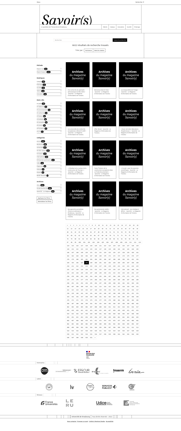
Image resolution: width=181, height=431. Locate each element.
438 (86, 314)
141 (119, 249)
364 (114, 297)
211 (73, 266)
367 (128, 297)
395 (110, 303)
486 (86, 324)
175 (128, 256)
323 (73, 290)
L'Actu (40, 185)
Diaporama (41, 166)
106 (107, 242)
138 (105, 249)
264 (96, 276)
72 (118, 235)
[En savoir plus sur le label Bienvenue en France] (49, 387)
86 (98, 239)
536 (96, 334)
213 (82, 266)
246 (86, 273)
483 (73, 324)
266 (105, 276)
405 (82, 307)
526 (123, 331)
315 (110, 286)
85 (94, 239)
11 (103, 225)
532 (77, 334)
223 (128, 266)
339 (73, 293)
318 (123, 286)
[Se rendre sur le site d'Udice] (104, 403)
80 (75, 239)
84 (91, 239)
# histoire (41, 116)
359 (91, 297)
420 (77, 310)
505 (100, 327)
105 (103, 242)
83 (87, 239)
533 (82, 334)
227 (73, 269)
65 (91, 235)
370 (68, 300)
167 (91, 256)
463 (128, 317)
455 (91, 317)
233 (100, 269)
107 (112, 242)
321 (137, 286)
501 (82, 327)
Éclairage (137, 27)
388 (77, 303)
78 (67, 239)
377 (100, 300)
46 (91, 232)
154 (105, 252)
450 (68, 317)
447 (128, 314)
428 (114, 310)
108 (116, 242)
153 (100, 252)
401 (137, 303)
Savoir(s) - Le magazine (45, 191)
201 (100, 263)
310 (86, 286)
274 (68, 280)
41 (71, 232)
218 (105, 266)
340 (77, 293)
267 (110, 276)
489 (100, 324)
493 (119, 324)
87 (102, 239)
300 (114, 283)
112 (135, 242)
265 (100, 276)
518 (86, 331)
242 (68, 273)
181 (82, 259)
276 (77, 280)
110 (126, 242)
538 (105, 334)
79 (71, 239)
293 (82, 283)
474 (105, 320)
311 (91, 286)
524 (114, 331)
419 (73, 310)
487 (91, 324)
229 (82, 269)
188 (114, 259)
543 (128, 334)
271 (128, 276)
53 (118, 232)
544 (133, 334)
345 (100, 293)
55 (125, 232)
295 (91, 283)
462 (123, 317)
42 (75, 232)
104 (98, 242)
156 (114, 252)
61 (75, 235)
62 (79, 235)
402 (68, 307)
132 (77, 249)
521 (100, 331)
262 (86, 276)
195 (73, 263)
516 (77, 331)
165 (82, 256)
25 (83, 228)
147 (73, 252)
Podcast (40, 169)
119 (91, 246)
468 (77, 320)
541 (119, 334)
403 (73, 307)
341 (82, 293)
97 (67, 242)
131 (73, 249)
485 (82, 324)
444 (114, 314)
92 (122, 239)
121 (100, 246)
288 (133, 280)
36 (125, 228)
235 (110, 269)
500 (77, 327)
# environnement (43, 110)
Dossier (40, 172)
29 (98, 228)
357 (82, 297)
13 (110, 225)
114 (68, 246)
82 (83, 239)
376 (96, 300)
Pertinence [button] (88, 50)
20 (137, 225)
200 (96, 263)
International (42, 157)
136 (96, 249)
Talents (105, 27)
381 (119, 300)
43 (79, 232)
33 (114, 228)
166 (86, 256)
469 (82, 320)
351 (128, 293)
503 (91, 327)
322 (68, 290)
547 (73, 337)
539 (110, 334)
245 (82, 273)
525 (119, 331)
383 (128, 300)
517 (82, 331)
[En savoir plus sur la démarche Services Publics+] (109, 387)
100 (80, 242)
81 (79, 239)
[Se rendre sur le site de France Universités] (49, 403)
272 (133, 276)
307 (73, 286)
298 (105, 283)
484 (77, 324)
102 (89, 242)
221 (119, 266)
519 (91, 331)
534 (86, 334)
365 (119, 297)
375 (91, 300)
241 (137, 269)
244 (77, 273)
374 (86, 300)
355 (73, 297)
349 (119, 293)
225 (137, 266)
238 (123, 269)
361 (100, 297)
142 (123, 249)
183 (91, 259)
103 (93, 242)
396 (114, 303)
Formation (41, 154)
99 (75, 242)
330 (105, 290)
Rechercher (140, 2)
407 (91, 307)
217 (100, 266)
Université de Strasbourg (81, 417)
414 (123, 307)
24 (79, 228)
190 (123, 259)
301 (119, 283)
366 (123, 297)
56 (129, 232)
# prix (40, 132)
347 (110, 293)
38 (133, 228)
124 (114, 246)
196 (77, 263)
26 (87, 228)
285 (119, 280)
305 (137, 283)
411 (110, 307)
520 (96, 331)
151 (91, 252)
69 (106, 235)
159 (128, 252)
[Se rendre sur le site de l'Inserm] (118, 371)
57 (133, 232)
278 (86, 280)
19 (133, 225)
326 (86, 290)
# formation (42, 128)
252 (114, 273)
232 (96, 269)
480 (133, 320)
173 (119, 256)
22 (71, 228)
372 (77, 300)
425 (100, 310)
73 (122, 235)
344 (96, 293)
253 (119, 273)
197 (82, 263)
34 (118, 228)
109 (121, 242)
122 (105, 246)
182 (86, 259)
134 (86, 249)
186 (105, 259)
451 (73, 317)
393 (100, 303)
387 (73, 303)
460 (114, 317)
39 (137, 228)
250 (105, 273)
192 (133, 259)
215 (91, 266)
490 (105, 324)
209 (137, 263)
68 (102, 235)
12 (106, 225)
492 (114, 324)
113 (140, 242)
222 (123, 266)
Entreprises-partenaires (45, 160)
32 (110, 228)
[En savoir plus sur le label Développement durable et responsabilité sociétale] (132, 387)
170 (105, 256)
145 (137, 249)
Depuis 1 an (42, 69)
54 (122, 232)
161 (137, 252)
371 (73, 300)
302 (123, 283)
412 (114, 307)
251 (110, 273)
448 (133, 314)
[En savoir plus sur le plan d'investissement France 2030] (90, 387)
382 (123, 300)
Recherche (41, 144)
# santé (40, 104)
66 (94, 235)
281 (100, 280)
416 (133, 307)
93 (125, 239)
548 (77, 337)
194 (68, 263)
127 (128, 246)
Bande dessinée (42, 175)
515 (73, 331)
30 (102, 228)
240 (133, 269)
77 (137, 235)
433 (137, 310)
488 (96, 324)
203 (110, 263)
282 (105, 280)
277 (82, 280)
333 (119, 290)
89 (110, 239)
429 (119, 310)
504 (96, 327)
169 (100, 256)
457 (100, 317)
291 (73, 283)
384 (133, 300)
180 (77, 259)
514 (68, 331)
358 (86, 297)
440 (96, 314)
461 (119, 317)
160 (133, 252)
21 (67, 228)
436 (77, 314)
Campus (112, 27)
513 (137, 327)
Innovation (121, 27)
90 (114, 239)
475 (110, 320)
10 (99, 225)
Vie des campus (43, 151)
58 (137, 232)
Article (40, 141)
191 (128, 259)
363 (110, 297)
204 (114, 263)
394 (105, 303)
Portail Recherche (44, 188)
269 (119, 276)
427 (110, 310)
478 (123, 320)
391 (91, 303)
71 (114, 235)
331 (110, 290)
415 (128, 307)
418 (68, 310)
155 (110, 252)
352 (133, 293)
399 (128, 303)
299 (110, 283)
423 (91, 310)
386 (68, 303)
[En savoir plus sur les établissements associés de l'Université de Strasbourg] (63, 371)
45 (87, 232)
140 (114, 249)
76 (133, 235)
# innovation (42, 122)
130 (68, 249)
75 (129, 235)
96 (137, 239)
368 (133, 297)
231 (91, 269)
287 (128, 280)
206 (123, 263)
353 (137, 293)
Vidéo (40, 163)
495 (128, 324)
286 (123, 280)
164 (77, 256)
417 (137, 307)
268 (114, 276)
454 (86, 317)
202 (105, 263)
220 (114, 266)
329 (100, 290)
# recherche (42, 113)
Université (41, 147)
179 (73, 259)
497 (137, 324)
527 (128, 331)
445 (119, 314)
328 (96, 290)
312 (96, 286)
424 (96, 310)
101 (84, 242)
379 (110, 300)
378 (105, 300)
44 (83, 232)
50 (106, 232)
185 (100, 259)
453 (82, 317)
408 (96, 307)
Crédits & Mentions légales (97, 421)
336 (133, 290)
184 (96, 259)
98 (71, 242)
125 (119, 246)
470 (86, 320)
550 (86, 337)
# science (41, 125)
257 (137, 273)
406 (86, 307)
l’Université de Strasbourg (59, 27)
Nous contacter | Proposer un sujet (77, 421)
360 (96, 297)
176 (133, 256)
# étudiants (41, 119)
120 (96, 246)
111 (130, 242)
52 (114, 232)
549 (82, 337)
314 (105, 286)
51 (110, 232)
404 (77, 307)
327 (91, 290)
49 (102, 232)
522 (105, 331)
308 (77, 286)
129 (137, 246)
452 (77, 317)
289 (137, 280)
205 (119, 263)
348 (114, 293)
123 (110, 246)
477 (119, 320)
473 (100, 320)
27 (91, 228)
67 (98, 235)
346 (105, 293)
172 (114, 256)
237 (119, 269)
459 (110, 317)
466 (68, 320)
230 (86, 269)
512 (133, 327)
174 (123, 256)
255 (128, 273)
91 (118, 239)
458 (105, 317)
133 (82, 249)
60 (71, 235)
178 (68, 259)
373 (82, 300)
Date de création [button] (99, 50)
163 (73, 256)
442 (105, 314)
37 (129, 228)
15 (118, 225)
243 (73, 273)
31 (106, 228)
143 (128, 249)
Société (129, 27)
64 (87, 235)
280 (96, 280)
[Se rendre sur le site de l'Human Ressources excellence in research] (72, 387)
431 (128, 310)
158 (123, 252)
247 (91, 273)
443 (110, 314)
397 (119, 303)
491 (110, 324)
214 (86, 266)
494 (123, 324)
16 (122, 225)
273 (137, 276)
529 (137, 331)
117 (82, 246)
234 (105, 269)
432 (133, 310)
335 (128, 290)
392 (96, 303)
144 (133, 249)
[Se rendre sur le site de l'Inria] (136, 371)
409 (100, 307)
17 (126, 225)
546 (68, 337)
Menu (38, 2)
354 (68, 297)
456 (96, 317)
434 (68, 314)
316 (114, 286)
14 (114, 225)
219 (110, 266)
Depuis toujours (43, 72)
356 (77, 297)
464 (133, 317)
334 (123, 290)
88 (106, 239)
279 (91, 280)
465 (137, 317)
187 (110, 259)
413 (119, 307)
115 (73, 246)
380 (114, 300)
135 (91, 249)
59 (67, 235)
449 (137, 314)
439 (91, 314)
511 (128, 327)
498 (68, 327)
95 (133, 239)
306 (68, 286)
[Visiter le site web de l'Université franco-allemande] (132, 403)
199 (91, 263)
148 (77, 252)
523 (110, 331)
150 (86, 252)
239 (128, 269)
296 (96, 283)
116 (77, 246)
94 (129, 239)
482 (68, 324)
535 (91, 334)
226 (68, 269)
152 (96, 252)
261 (82, 276)
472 (96, 320)
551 (91, 337)
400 (133, 303)
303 (128, 283)
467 (73, 320)
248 (96, 273)
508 (114, 327)
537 (100, 334)
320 (133, 286)
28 (94, 228)
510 (123, 327)
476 (114, 320)
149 (82, 252)
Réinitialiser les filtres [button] (44, 201)
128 (133, 246)
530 (68, 334)
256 (133, 273)
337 (137, 290)
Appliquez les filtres (44, 198)
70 (110, 235)
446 (123, 314)
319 (128, 286)
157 (119, 252)
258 (68, 276)
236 (114, 269)
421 (82, 310)
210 (68, 266)
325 (82, 290)
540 (114, 334)
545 (137, 334)
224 (133, 266)
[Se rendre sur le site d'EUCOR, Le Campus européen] (99, 371)
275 (73, 280)
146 (68, 252)
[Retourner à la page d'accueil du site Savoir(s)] (66, 21)
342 (86, 293)
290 (68, 283)
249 (100, 273)
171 (110, 256)
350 (123, 293)
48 (98, 232)
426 (105, 310)
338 (68, 293)
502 (86, 327)
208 (133, 263)
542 (123, 334)
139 (110, 249)
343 (91, 293)
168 (96, 256)
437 (82, 314)
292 (77, 283)
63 (83, 235)
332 (114, 290)
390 (86, 303)
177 (137, 256)
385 (137, 300)
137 (100, 249)
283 (110, 280)
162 (68, 256)
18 (130, 225)
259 (73, 276)
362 (105, 297)
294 (86, 283)
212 (77, 266)
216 (96, 266)
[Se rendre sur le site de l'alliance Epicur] (81, 371)
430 (123, 310)
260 (77, 276)
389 (82, 303)
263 (91, 276)
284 (114, 280)
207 (128, 263)
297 (100, 283)
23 (75, 228)
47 (94, 232)
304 (133, 283)
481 (137, 320)
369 (137, 297)
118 (86, 246)
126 (123, 246)
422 (86, 310)
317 (119, 286)
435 (73, 314)
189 (119, 259)
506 (105, 327)
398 (123, 303)
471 (91, 320)
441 (100, 314)
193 (137, 259)
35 (122, 228)
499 (73, 327)
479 (128, 320)
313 (100, 286)
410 (105, 307)
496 (133, 324)
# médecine (41, 107)
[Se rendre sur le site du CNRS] (44, 371)
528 (133, 331)
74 (125, 235)
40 (67, 232)
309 (82, 286)
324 (77, 290)
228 (77, 269)
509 (119, 327)
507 (110, 327)
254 (123, 273)
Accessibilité (109, 421)
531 (73, 334)
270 (123, 276)
